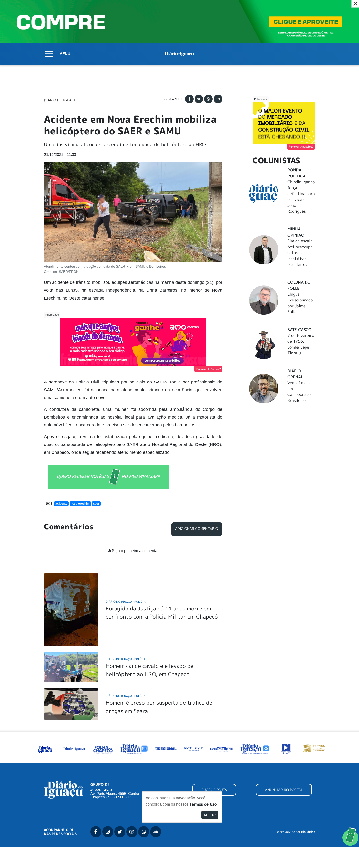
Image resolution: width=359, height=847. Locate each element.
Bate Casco (299, 329)
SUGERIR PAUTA (214, 789)
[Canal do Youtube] (131, 831)
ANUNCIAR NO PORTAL (284, 789)
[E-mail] (218, 99)
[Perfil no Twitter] (119, 831)
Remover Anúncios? (208, 369)
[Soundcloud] (155, 831)
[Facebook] (189, 99)
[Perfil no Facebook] (95, 831)
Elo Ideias (308, 832)
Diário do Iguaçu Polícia (126, 601)
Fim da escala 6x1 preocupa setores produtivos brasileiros (300, 252)
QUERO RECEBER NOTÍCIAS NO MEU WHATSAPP (108, 476)
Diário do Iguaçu (60, 100)
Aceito (210, 815)
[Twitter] (199, 99)
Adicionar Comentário (196, 528)
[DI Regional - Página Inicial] (45, 748)
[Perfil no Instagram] (107, 831)
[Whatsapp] (208, 99)
